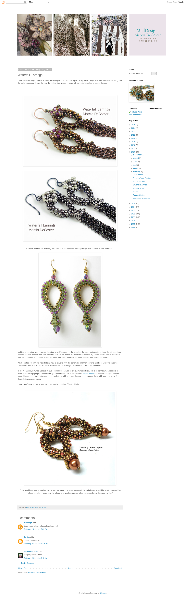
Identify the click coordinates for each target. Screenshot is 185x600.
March (136, 168)
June (135, 162)
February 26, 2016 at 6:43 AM (35, 558)
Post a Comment (27, 563)
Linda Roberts (89, 373)
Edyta (26, 537)
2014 (133, 207)
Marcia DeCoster (31, 552)
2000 (133, 227)
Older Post (118, 568)
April (135, 165)
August (136, 158)
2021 (133, 135)
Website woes (138, 188)
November (137, 155)
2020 (133, 138)
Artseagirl (28, 523)
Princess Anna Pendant (142, 178)
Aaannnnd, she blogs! (141, 198)
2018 (133, 145)
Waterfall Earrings (140, 185)
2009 (133, 224)
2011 (133, 217)
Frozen (135, 192)
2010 (133, 221)
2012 (133, 214)
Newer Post (22, 568)
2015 (133, 204)
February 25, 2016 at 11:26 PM (36, 544)
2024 (133, 128)
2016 (133, 152)
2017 (133, 148)
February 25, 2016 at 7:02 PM (35, 529)
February (137, 172)
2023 (133, 131)
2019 (133, 142)
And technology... (139, 182)
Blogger (103, 593)
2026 (133, 125)
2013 (133, 210)
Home (70, 568)
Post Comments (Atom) (37, 572)
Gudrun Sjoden (139, 195)
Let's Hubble (138, 175)
